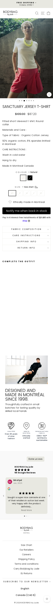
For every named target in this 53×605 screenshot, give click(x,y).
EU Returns (26, 573)
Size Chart (26, 545)
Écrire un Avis (35, 459)
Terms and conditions (26, 563)
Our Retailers (26, 549)
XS (12, 193)
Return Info (26, 247)
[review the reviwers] (9, 489)
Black (30, 178)
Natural (23, 178)
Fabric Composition (26, 229)
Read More (26, 510)
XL (41, 193)
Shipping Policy (26, 559)
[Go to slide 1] (24, 516)
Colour (26, 172)
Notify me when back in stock (26, 211)
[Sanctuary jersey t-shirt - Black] (7, 331)
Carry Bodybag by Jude (26, 568)
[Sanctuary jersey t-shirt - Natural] (4, 331)
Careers (26, 554)
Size (24, 187)
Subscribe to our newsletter (25, 581)
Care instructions (26, 235)
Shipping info (26, 241)
